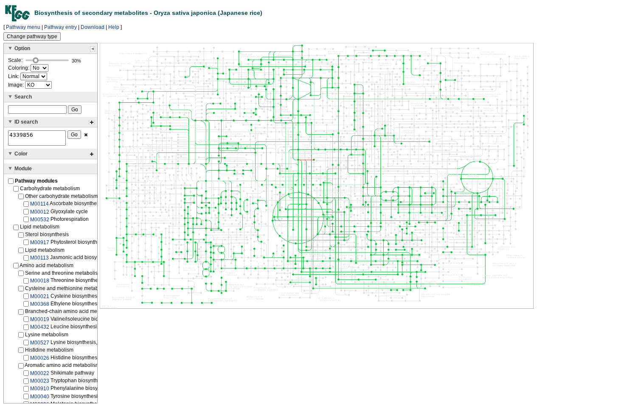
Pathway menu (23, 27)
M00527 (39, 342)
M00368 (39, 304)
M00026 (39, 358)
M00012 (39, 211)
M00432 (39, 327)
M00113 (39, 258)
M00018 (39, 281)
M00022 (39, 373)
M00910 (39, 389)
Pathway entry (60, 27)
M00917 (39, 242)
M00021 (39, 296)
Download (92, 27)
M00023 (39, 381)
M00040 (39, 397)
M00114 (39, 204)
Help (113, 27)
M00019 (39, 319)
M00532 (39, 220)
